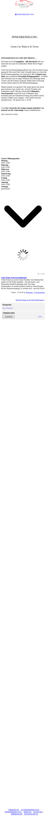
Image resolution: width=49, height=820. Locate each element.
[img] (24, 37)
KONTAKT (38, 812)
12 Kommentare (39, 292)
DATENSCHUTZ (31, 814)
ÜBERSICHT (13, 810)
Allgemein (29, 292)
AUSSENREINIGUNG (30, 810)
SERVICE (28, 812)
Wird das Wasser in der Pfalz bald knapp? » (30, 300)
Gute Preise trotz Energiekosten (14, 278)
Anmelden (8, 316)
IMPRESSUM (16, 814)
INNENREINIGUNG (13, 812)
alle (3, 308)
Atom (40, 316)
